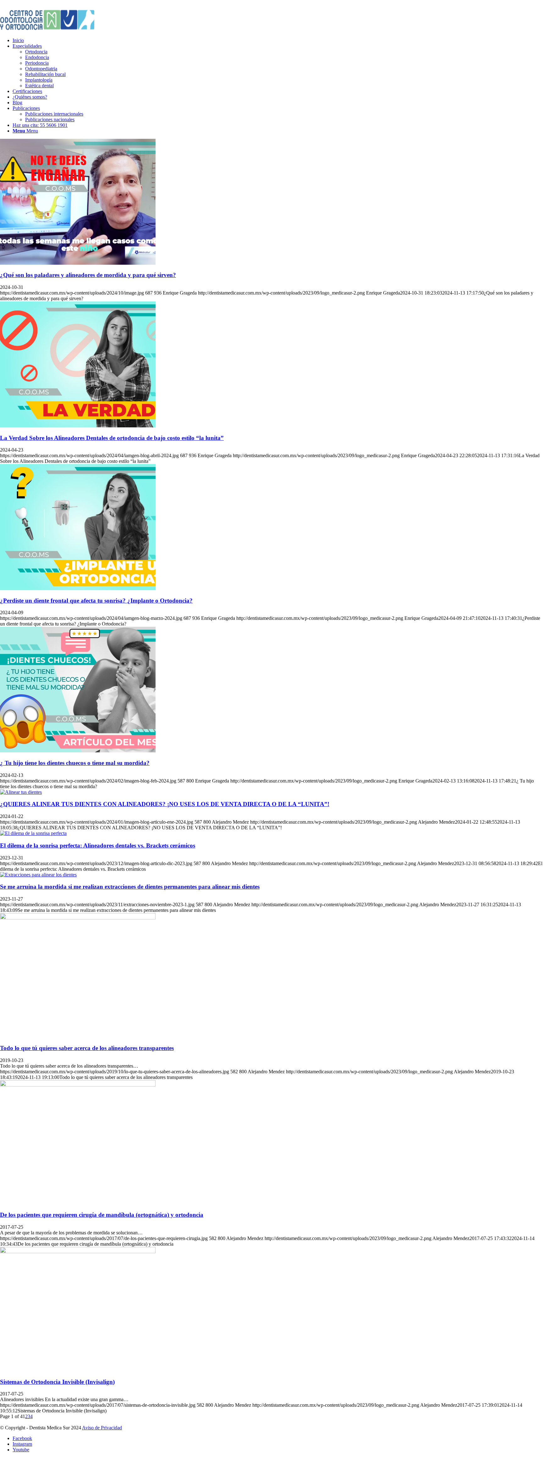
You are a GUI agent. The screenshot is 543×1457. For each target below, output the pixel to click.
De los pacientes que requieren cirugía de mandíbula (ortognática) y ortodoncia (101, 1214)
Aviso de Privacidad (102, 1427)
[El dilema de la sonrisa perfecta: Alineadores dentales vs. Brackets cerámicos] (33, 833)
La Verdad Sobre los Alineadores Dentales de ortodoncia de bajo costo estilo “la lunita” (112, 438)
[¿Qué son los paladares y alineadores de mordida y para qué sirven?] (78, 263)
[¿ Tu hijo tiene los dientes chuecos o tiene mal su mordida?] (78, 750)
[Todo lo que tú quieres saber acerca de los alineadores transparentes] (78, 917)
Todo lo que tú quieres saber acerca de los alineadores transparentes (87, 1048)
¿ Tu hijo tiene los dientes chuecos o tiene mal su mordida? (75, 763)
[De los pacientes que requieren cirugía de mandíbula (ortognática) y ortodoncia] (78, 1084)
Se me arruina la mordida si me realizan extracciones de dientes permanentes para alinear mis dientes (130, 886)
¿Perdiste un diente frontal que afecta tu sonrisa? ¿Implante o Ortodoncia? (96, 600)
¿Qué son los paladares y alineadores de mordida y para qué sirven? (88, 275)
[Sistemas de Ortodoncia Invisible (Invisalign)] (78, 1251)
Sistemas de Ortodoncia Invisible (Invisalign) (57, 1381)
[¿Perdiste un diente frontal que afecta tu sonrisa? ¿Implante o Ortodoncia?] (78, 588)
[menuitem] (278, 40)
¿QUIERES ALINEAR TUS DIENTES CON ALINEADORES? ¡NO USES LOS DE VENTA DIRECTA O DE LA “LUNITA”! (164, 804)
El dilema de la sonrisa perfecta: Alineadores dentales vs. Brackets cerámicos (97, 845)
